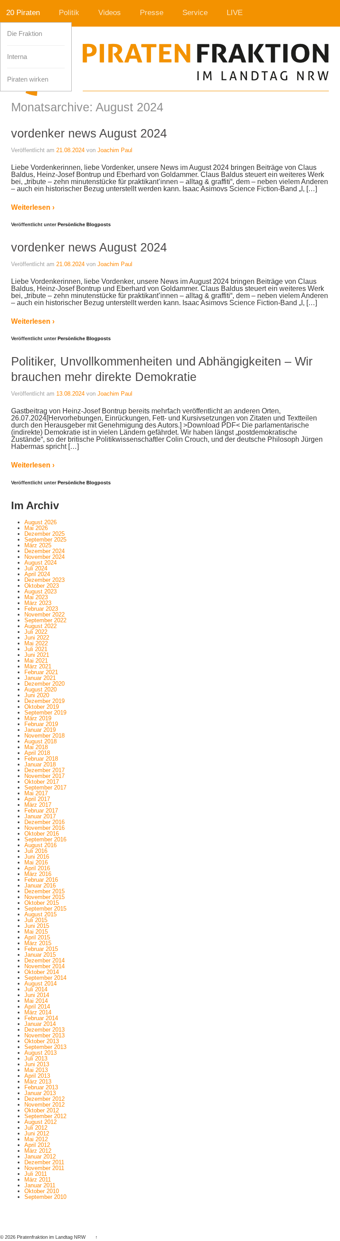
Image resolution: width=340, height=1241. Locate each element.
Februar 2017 (41, 810)
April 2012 (37, 1145)
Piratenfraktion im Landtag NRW (51, 1237)
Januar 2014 (40, 1024)
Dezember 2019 (44, 701)
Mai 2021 (36, 660)
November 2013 (44, 1035)
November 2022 (44, 614)
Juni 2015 (36, 926)
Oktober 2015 (41, 902)
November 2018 (44, 735)
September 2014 (45, 977)
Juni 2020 (36, 695)
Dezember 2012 (44, 1099)
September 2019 (45, 712)
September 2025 (45, 539)
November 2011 (44, 1168)
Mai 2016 (36, 862)
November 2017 (44, 776)
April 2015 (37, 937)
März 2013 (37, 1081)
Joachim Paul (114, 150)
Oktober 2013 (41, 1041)
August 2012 (40, 1122)
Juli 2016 (35, 851)
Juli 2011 (35, 1173)
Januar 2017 (40, 816)
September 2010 (45, 1197)
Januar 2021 (40, 678)
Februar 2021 (41, 672)
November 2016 (44, 828)
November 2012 (44, 1104)
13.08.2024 (70, 393)
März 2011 (37, 1179)
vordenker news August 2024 (89, 133)
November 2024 (44, 557)
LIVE (235, 12)
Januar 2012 (40, 1156)
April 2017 (37, 799)
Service (195, 12)
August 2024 (40, 562)
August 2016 (40, 845)
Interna (17, 56)
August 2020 (40, 689)
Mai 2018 (36, 747)
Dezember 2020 (44, 683)
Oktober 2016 (41, 833)
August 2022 (40, 626)
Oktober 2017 (41, 781)
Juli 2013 (35, 1058)
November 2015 (44, 897)
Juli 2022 (35, 631)
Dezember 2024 (44, 551)
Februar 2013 (41, 1087)
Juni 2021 (36, 655)
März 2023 (37, 603)
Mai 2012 (36, 1139)
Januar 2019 (40, 730)
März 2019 (37, 718)
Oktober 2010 (41, 1191)
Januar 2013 (40, 1093)
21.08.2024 (70, 150)
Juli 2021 (35, 649)
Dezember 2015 (44, 891)
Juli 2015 (35, 920)
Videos (109, 12)
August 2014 (40, 983)
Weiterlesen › (32, 207)
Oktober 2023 (41, 585)
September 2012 (45, 1116)
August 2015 (40, 914)
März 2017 (37, 804)
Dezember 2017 (44, 770)
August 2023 (40, 591)
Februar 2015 (41, 949)
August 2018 (40, 741)
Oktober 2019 (41, 706)
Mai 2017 (36, 793)
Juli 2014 (35, 989)
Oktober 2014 (41, 972)
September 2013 (45, 1047)
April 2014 (37, 1006)
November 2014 (44, 966)
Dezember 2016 (44, 822)
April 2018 (37, 753)
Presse (151, 12)
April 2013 (37, 1075)
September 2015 (45, 908)
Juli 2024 (35, 568)
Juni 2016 (36, 856)
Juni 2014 (36, 995)
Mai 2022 (36, 643)
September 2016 (45, 839)
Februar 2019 (41, 724)
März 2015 (37, 943)
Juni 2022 (36, 637)
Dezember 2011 (44, 1162)
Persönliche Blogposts (84, 224)
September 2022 (45, 620)
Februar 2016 (41, 879)
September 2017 (45, 787)
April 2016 (37, 868)
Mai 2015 (36, 931)
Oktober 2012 (41, 1110)
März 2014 (37, 1012)
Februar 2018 (41, 758)
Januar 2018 (40, 764)
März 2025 (37, 545)
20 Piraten (23, 12)
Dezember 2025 (44, 533)
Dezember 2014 (44, 960)
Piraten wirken (27, 79)
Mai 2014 (36, 1001)
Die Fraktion (24, 33)
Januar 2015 (40, 954)
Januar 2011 (39, 1185)
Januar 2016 (40, 885)
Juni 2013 (36, 1064)
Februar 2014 (41, 1018)
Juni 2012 (36, 1133)
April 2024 (37, 574)
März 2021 (37, 666)
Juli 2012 (35, 1127)
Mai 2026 (36, 528)
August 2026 (40, 522)
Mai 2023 (36, 597)
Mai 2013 (36, 1070)
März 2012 (37, 1150)
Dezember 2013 (44, 1029)
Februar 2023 (41, 608)
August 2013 (40, 1052)
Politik (69, 12)
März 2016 (37, 874)
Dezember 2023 (44, 580)
